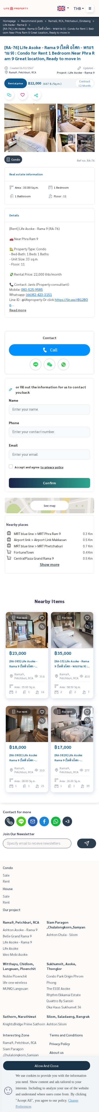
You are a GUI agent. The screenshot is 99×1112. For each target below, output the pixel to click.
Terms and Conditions (66, 1035)
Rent (6, 881)
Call (53, 349)
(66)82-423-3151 (39, 294)
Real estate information (26, 174)
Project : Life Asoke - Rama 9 (76, 72)
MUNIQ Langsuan (15, 988)
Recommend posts (32, 21)
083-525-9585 (32, 289)
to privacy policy (51, 467)
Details (14, 215)
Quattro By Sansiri (60, 1000)
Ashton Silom (57, 1024)
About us (57, 1052)
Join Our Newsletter (19, 834)
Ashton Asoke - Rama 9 (20, 929)
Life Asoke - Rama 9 (15, 25)
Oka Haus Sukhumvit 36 (64, 1007)
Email (13, 445)
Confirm (49, 483)
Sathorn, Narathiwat (19, 1016)
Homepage (9, 21)
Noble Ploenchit (15, 976)
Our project (11, 909)
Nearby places (17, 524)
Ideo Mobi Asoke (15, 954)
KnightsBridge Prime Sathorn (24, 1024)
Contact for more (17, 812)
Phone (14, 423)
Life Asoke (10, 948)
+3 (67, 821)
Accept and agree (27, 467)
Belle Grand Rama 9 (17, 936)
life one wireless (15, 982)
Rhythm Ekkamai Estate (64, 994)
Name (13, 400)
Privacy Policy (60, 1043)
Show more (49, 564)
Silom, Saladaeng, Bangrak (68, 1016)
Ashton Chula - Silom (62, 934)
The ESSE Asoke (58, 988)
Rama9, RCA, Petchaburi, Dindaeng (69, 21)
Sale (6, 875)
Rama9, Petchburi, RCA (21, 922)
